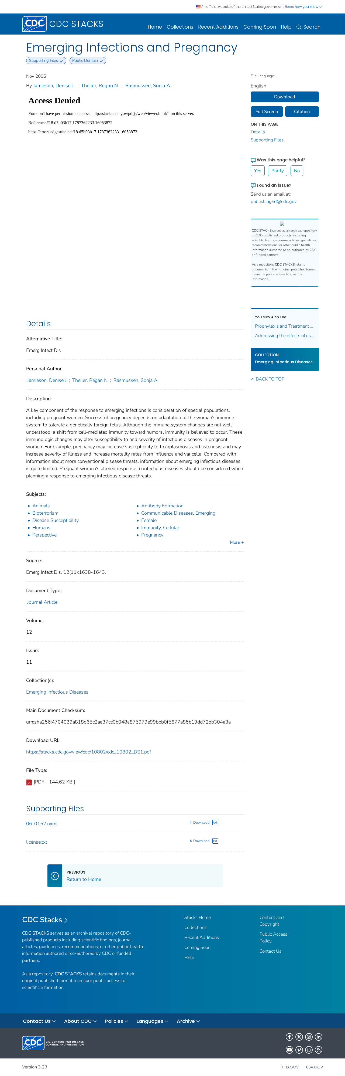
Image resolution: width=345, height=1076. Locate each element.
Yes (257, 171)
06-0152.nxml (42, 823)
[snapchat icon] (309, 1050)
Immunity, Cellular (160, 527)
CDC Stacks (42, 920)
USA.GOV (314, 1067)
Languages (150, 1021)
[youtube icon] (289, 1050)
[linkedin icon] (318, 1037)
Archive (186, 1021)
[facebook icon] (289, 1037)
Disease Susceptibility (55, 520)
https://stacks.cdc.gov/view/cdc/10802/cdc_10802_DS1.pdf (88, 752)
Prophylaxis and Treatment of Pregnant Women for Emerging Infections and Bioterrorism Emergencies (285, 326)
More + (237, 542)
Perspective (44, 535)
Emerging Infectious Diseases (57, 692)
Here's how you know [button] (302, 6)
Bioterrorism (45, 513)
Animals (41, 506)
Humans (41, 527)
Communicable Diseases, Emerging (178, 513)
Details (258, 132)
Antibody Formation (162, 506)
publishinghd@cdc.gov (274, 201)
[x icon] (299, 1037)
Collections (180, 26)
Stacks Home (197, 917)
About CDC (78, 1021)
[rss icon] (318, 1050)
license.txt (36, 842)
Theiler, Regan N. (100, 85)
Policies (114, 1021)
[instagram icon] (309, 1037)
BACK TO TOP (270, 379)
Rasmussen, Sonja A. (148, 85)
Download (201, 822)
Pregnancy (152, 535)
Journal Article (42, 602)
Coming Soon (259, 26)
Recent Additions (218, 26)
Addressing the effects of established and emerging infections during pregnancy (285, 335)
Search (311, 26)
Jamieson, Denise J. (54, 85)
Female (149, 520)
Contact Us (270, 951)
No (297, 171)
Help (286, 26)
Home (155, 26)
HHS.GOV (290, 1067)
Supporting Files (267, 140)
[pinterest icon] (299, 1050)
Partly (277, 171)
